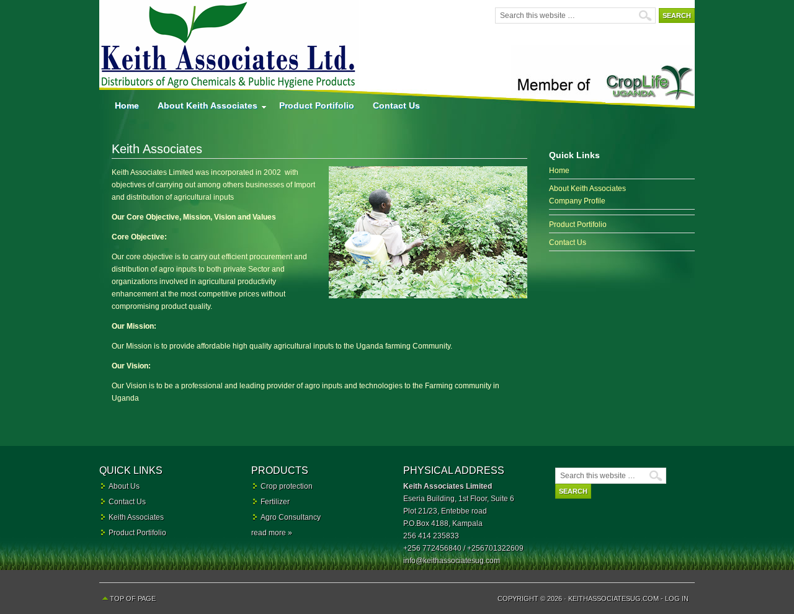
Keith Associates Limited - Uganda (229, 46)
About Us (124, 486)
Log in (677, 598)
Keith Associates (136, 517)
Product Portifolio (316, 105)
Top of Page (133, 598)
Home (127, 105)
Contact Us (396, 105)
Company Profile (577, 201)
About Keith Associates (202, 108)
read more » (271, 532)
